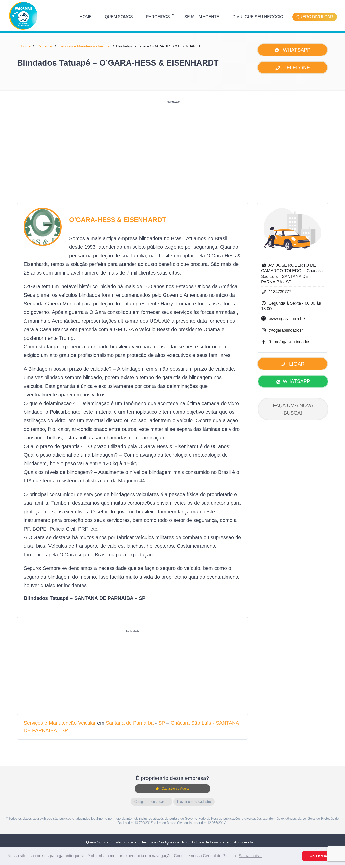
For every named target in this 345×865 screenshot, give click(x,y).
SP (161, 723)
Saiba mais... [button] (250, 856)
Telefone (296, 67)
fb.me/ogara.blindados (289, 341)
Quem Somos (119, 17)
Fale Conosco (125, 842)
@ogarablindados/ (286, 330)
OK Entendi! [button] (320, 856)
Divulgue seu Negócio (258, 17)
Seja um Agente (201, 17)
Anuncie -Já (243, 842)
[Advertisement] (172, 141)
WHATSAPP (296, 381)
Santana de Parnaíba (130, 723)
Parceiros (158, 17)
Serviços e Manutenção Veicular (85, 46)
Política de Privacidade (210, 842)
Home (86, 17)
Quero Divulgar (314, 17)
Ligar (296, 364)
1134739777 (280, 291)
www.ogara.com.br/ (287, 318)
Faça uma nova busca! (293, 409)
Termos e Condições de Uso (164, 842)
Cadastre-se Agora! (176, 788)
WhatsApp (295, 50)
